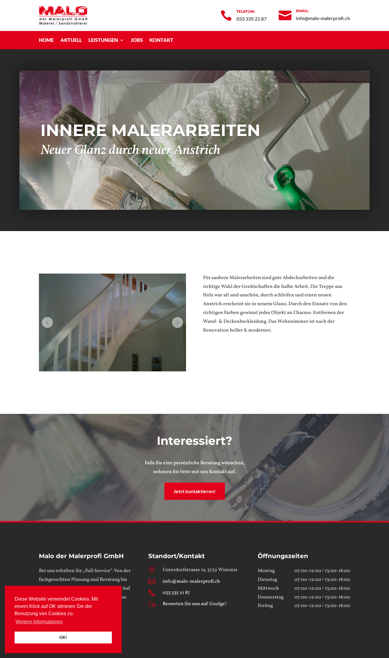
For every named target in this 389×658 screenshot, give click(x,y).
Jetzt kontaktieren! (195, 491)
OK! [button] (63, 637)
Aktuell (71, 40)
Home (46, 40)
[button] (47, 322)
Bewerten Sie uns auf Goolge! (195, 604)
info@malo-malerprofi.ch (191, 581)
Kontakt (161, 40)
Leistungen (103, 40)
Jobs (137, 40)
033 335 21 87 (176, 592)
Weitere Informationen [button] (39, 621)
